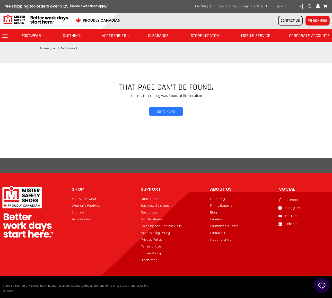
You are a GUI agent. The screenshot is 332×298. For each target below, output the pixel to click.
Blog (234, 6)
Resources (149, 212)
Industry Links (220, 239)
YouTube (291, 215)
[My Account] (318, 6)
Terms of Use (151, 246)
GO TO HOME (166, 112)
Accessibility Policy (155, 232)
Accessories (81, 219)
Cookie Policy (151, 253)
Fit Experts (219, 6)
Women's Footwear (87, 205)
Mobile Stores (151, 219)
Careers (216, 219)
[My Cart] (324, 6)
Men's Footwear (84, 198)
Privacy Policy (151, 239)
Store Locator (151, 198)
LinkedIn (291, 223)
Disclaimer (149, 260)
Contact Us (218, 232)
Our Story (202, 6)
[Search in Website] (310, 6)
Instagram (292, 207)
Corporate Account (254, 6)
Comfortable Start (224, 226)
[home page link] (35, 19)
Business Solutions (155, 205)
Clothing (78, 212)
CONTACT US (290, 20)
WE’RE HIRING (317, 20)
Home (44, 48)
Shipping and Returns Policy (162, 226)
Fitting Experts (221, 205)
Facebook (292, 199)
